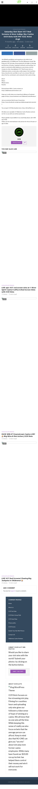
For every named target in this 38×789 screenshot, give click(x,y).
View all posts (17, 142)
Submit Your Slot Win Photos (16, 631)
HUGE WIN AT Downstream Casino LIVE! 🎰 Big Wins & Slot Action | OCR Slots (18, 435)
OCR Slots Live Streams (19, 29)
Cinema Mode (15, 47)
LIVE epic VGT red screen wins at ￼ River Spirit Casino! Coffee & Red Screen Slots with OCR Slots (19, 290)
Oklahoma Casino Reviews (15, 638)
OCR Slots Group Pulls (14, 615)
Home (10, 603)
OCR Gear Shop (12, 619)
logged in (12, 591)
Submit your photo (18, 671)
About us (11, 607)
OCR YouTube (12, 611)
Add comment (30, 47)
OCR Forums (11, 627)
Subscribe (22, 47)
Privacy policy (12, 623)
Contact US (11, 634)
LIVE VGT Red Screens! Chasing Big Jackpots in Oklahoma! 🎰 (16, 579)
